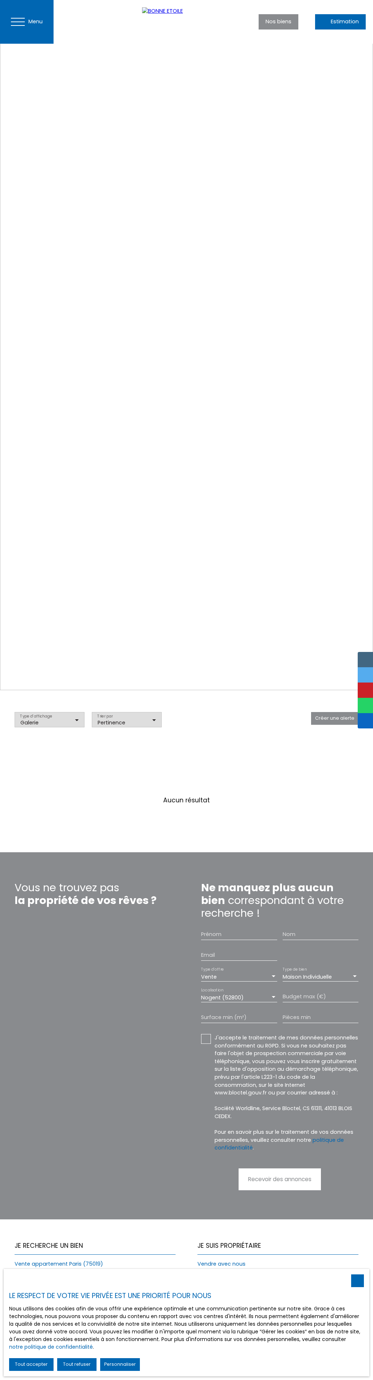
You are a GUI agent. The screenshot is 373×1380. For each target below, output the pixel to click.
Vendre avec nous (221, 1263)
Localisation (212, 990)
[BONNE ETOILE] (193, 22)
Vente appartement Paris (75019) (59, 1263)
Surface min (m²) (224, 1017)
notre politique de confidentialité (51, 1346)
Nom (289, 934)
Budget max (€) (304, 996)
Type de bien (295, 969)
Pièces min (297, 1017)
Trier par (105, 716)
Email (208, 955)
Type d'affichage (36, 716)
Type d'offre (212, 969)
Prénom (211, 934)
